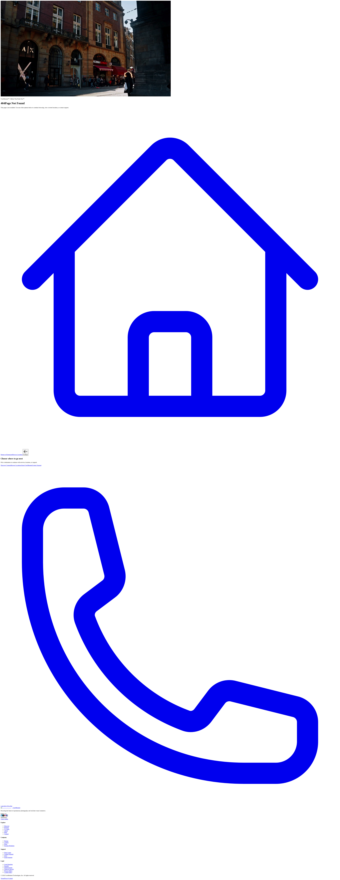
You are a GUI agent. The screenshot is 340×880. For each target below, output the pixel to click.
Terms (2, 878)
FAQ (5, 856)
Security (6, 866)
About (6, 831)
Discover (6, 826)
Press (5, 844)
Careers (6, 842)
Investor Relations (9, 846)
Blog (5, 832)
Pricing (6, 841)
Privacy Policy (8, 871)
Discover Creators (6, 465)
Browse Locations (17, 454)
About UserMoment (26, 465)
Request (6, 827)
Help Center (7, 852)
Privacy (6, 878)
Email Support (8, 857)
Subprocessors (8, 867)
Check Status (4, 819)
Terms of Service (9, 869)
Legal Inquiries (8, 864)
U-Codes (6, 829)
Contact (6, 834)
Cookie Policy (8, 872)
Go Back (25, 454)
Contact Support (36, 465)
